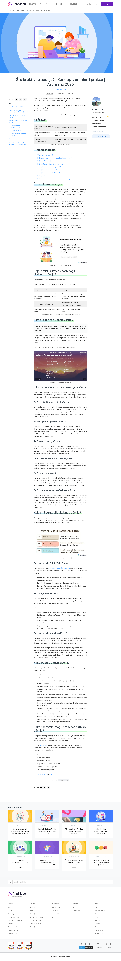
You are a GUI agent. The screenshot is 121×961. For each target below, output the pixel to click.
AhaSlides (43, 745)
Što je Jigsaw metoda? (18, 130)
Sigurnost (98, 927)
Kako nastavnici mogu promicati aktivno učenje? (17, 143)
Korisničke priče (35, 927)
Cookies (97, 923)
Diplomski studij (42, 774)
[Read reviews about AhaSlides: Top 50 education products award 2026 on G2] (20, 946)
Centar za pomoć (35, 920)
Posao (97, 914)
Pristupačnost (99, 930)
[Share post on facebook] (25, 99)
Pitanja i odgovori (13, 917)
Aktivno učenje (63, 780)
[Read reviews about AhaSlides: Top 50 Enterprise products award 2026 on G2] (28, 946)
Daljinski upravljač (13, 930)
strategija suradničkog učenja (59, 568)
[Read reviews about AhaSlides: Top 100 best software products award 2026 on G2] (11, 946)
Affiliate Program (35, 923)
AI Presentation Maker (15, 920)
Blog (31, 910)
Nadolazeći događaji (36, 917)
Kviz (9, 907)
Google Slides (56, 907)
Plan (74, 907)
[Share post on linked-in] (16, 99)
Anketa (10, 910)
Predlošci (33, 914)
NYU (50, 774)
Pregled (10, 923)
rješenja (43, 4)
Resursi (54, 4)
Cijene (62, 4)
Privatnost (98, 920)
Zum (53, 917)
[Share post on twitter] (20, 99)
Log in (96, 4)
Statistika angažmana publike (39, 10)
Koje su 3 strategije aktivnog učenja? (18, 121)
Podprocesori (99, 933)
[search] (111, 10)
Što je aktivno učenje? (16, 107)
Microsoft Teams (57, 914)
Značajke (33, 4)
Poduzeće (73, 4)
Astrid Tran (49, 93)
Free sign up (107, 4)
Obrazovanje (60, 89)
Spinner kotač (12, 927)
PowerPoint (55, 910)
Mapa (109, 947)
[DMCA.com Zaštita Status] (86, 947)
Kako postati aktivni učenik (18, 139)
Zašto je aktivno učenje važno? (17, 116)
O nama (97, 907)
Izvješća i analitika (13, 933)
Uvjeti (97, 917)
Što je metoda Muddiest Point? (19, 134)
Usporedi (33, 907)
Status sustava (100, 947)
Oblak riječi (11, 914)
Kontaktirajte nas (100, 910)
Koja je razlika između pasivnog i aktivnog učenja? (18, 111)
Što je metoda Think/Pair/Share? (16, 126)
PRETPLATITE (101, 136)
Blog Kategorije (17, 10)
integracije (55, 904)
